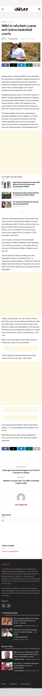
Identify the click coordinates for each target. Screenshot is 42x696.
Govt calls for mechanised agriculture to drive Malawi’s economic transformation (26, 665)
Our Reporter (12, 39)
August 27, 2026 (19, 639)
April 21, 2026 (18, 189)
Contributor (18, 626)
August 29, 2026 (31, 659)
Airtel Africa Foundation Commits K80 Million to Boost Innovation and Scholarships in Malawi (26, 184)
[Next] (23, 211)
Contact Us (13, 684)
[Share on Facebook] (5, 65)
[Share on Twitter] (13, 65)
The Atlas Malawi (12, 688)
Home (3, 22)
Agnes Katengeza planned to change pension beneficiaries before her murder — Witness (25, 621)
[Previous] (19, 211)
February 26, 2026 (19, 197)
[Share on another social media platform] (36, 65)
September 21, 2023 (28, 39)
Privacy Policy (25, 684)
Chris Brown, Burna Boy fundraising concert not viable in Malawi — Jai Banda (25, 632)
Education (10, 22)
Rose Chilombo (19, 671)
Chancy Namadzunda (21, 637)
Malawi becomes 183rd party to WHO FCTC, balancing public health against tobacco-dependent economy (26, 654)
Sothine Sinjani (19, 659)
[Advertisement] (21, 2)
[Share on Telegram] (21, 65)
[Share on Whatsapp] (29, 65)
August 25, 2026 (29, 626)
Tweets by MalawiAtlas (10, 551)
